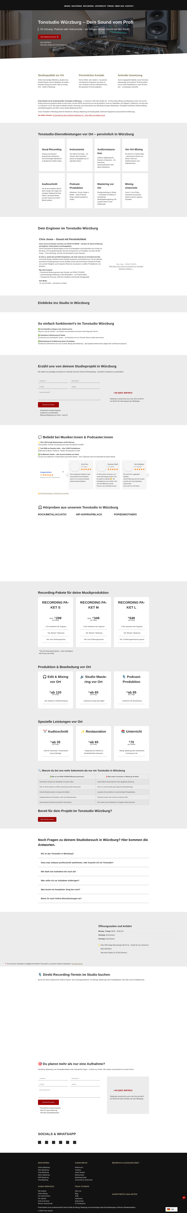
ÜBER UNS (119, 6)
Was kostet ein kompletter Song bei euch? (60, 889)
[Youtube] (53, 1142)
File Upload (42, 1198)
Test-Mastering (43, 1180)
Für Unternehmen (44, 1196)
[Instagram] (46, 1142)
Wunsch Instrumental (45, 1203)
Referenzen (79, 1167)
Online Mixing (43, 1193)
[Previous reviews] (67, 475)
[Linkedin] (67, 1142)
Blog (76, 1193)
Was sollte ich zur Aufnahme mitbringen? (60, 880)
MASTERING (76, 6)
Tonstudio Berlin (77, 964)
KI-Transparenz (80, 1203)
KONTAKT (129, 6)
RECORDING (88, 6)
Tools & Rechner (43, 1201)
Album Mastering (44, 1175)
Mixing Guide (79, 1175)
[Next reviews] (147, 475)
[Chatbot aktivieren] (184, 1198)
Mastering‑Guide (80, 1177)
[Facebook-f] (39, 1142)
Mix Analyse (42, 1191)
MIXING (67, 6)
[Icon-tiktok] (60, 1142)
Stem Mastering (43, 1170)
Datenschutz (79, 1201)
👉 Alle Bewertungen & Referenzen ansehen (53, 493)
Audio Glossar (80, 1172)
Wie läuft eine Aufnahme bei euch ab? (58, 871)
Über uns (78, 1191)
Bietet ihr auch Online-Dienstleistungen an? (61, 898)
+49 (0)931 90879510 (123, 393)
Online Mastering (44, 1167)
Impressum (79, 1198)
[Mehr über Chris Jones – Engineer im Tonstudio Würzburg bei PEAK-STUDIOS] (126, 261)
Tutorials (78, 1170)
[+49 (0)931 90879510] (111, 393)
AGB (76, 1196)
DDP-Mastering (43, 1177)
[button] (93, 853)
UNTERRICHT (100, 6)
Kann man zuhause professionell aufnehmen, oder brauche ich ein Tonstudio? (77, 863)
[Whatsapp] (74, 1142)
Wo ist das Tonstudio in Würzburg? (57, 854)
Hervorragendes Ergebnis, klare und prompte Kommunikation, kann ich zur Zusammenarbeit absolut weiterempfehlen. (80, 477)
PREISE (110, 6)
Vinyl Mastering (43, 1172)
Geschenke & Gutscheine (84, 1180)
